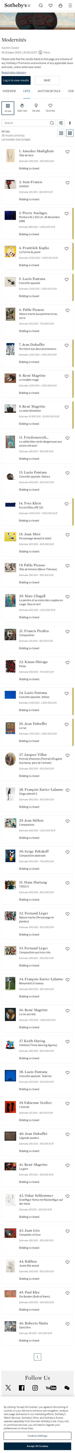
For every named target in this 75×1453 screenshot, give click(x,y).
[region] (37, 1425)
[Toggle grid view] (61, 133)
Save (47, 80)
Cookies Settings (37, 1435)
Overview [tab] (9, 91)
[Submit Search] (41, 5)
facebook (21, 1388)
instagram (35, 1388)
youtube (51, 1388)
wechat (67, 1387)
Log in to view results (16, 80)
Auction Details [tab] (49, 91)
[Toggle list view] (70, 133)
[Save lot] (67, 152)
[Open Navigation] (70, 5)
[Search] (52, 123)
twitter (8, 1388)
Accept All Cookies (37, 1446)
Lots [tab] (26, 91)
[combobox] (25, 123)
